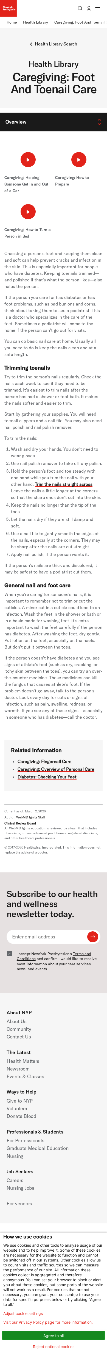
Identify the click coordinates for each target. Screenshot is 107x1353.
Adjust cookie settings (23, 1313)
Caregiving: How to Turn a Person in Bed (27, 233)
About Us (17, 1021)
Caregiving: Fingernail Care (45, 761)
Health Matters (23, 1061)
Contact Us (19, 1037)
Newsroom (18, 1069)
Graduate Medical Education (38, 1148)
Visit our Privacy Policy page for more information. (48, 1322)
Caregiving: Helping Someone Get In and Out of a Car (26, 184)
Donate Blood (21, 1116)
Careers (15, 1180)
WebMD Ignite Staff (30, 817)
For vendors (19, 1203)
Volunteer (17, 1108)
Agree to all (53, 1335)
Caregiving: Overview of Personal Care (56, 769)
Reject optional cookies (53, 1346)
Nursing (15, 1156)
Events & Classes (25, 1076)
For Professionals (25, 1140)
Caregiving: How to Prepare (72, 181)
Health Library (35, 22)
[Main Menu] (97, 8)
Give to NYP (20, 1101)
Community (19, 1029)
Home (12, 22)
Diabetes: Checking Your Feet (47, 777)
